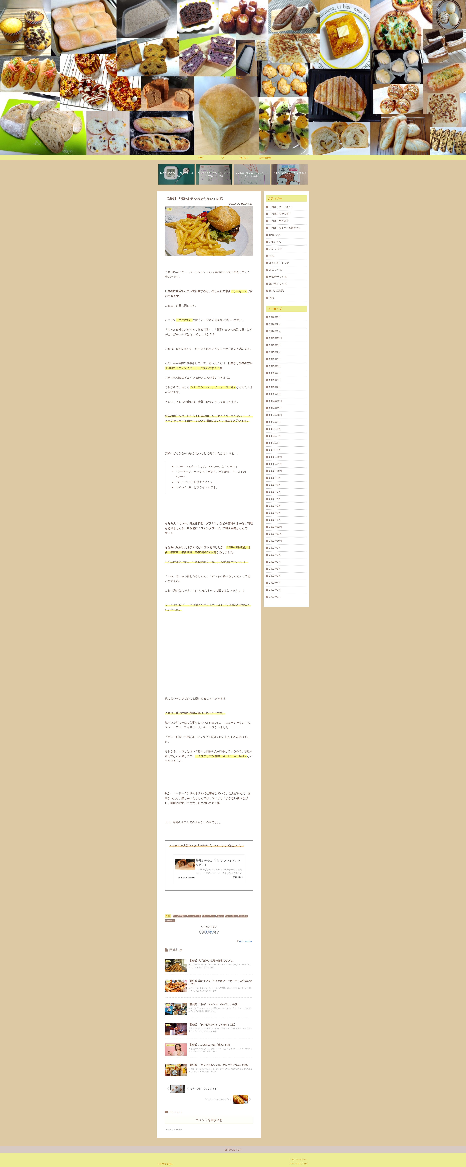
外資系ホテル (231, 916)
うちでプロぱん (180, 916)
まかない (221, 916)
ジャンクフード (209, 916)
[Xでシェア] (201, 932)
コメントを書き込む (209, 1120)
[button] (216, 932)
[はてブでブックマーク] (211, 932)
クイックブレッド (194, 916)
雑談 (169, 916)
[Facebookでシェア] (206, 932)
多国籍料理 (243, 916)
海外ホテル (171, 921)
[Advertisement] (209, 651)
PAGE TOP (234, 1149)
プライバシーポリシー (298, 1159)
